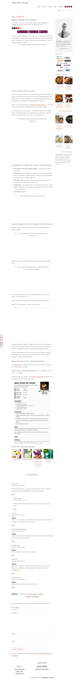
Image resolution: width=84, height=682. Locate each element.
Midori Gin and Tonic (37, 376)
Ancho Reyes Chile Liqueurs (38, 104)
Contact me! (19, 673)
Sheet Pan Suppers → (67, 111)
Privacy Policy (19, 669)
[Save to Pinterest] (16, 28)
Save (49, 391)
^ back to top (42, 662)
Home (13, 16)
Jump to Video (34, 31)
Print (41, 391)
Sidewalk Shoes (20, 2)
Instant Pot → (69, 151)
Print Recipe (44, 31)
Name (14, 634)
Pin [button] (45, 391)
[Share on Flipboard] (18, 28)
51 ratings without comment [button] (35, 594)
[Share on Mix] (20, 28)
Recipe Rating (15, 607)
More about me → (64, 48)
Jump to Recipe (23, 31)
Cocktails (18, 16)
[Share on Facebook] (12, 28)
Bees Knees (17, 364)
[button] (42, 393)
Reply (13, 494)
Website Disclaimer (42, 669)
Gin (24, 16)
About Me (19, 671)
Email (13, 641)
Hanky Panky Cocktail (30, 370)
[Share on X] (14, 28)
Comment (15, 613)
